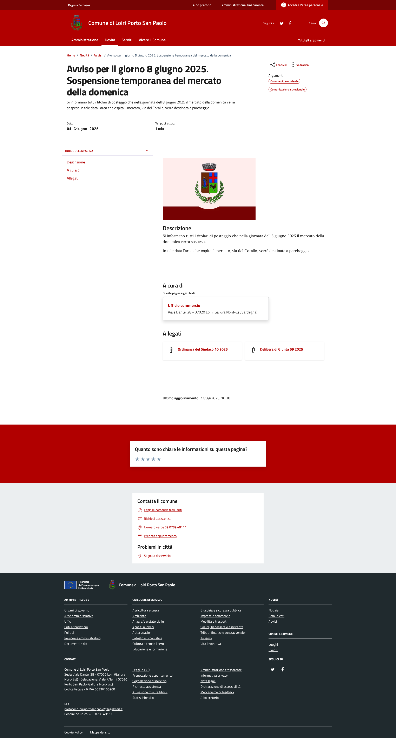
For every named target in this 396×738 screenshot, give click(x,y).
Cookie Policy (73, 732)
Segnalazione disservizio (149, 680)
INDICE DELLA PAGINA (79, 151)
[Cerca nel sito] (323, 23)
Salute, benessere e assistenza (221, 626)
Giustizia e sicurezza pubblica (220, 610)
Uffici (68, 621)
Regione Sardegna (79, 5)
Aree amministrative (78, 615)
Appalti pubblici (143, 626)
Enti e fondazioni (76, 626)
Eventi (273, 650)
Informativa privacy (214, 675)
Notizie (273, 610)
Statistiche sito (143, 697)
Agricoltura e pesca (145, 610)
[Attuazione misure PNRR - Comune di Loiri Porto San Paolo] (82, 585)
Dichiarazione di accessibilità (220, 686)
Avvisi (273, 621)
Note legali (208, 680)
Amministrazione (84, 40)
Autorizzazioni (142, 632)
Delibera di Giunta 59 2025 (281, 349)
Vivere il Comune (152, 40)
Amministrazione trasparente (221, 669)
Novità (110, 40)
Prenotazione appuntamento (152, 675)
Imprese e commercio (215, 615)
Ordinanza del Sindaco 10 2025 (203, 349)
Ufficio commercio (184, 305)
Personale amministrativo (82, 638)
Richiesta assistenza (146, 686)
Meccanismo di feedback (217, 692)
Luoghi (273, 644)
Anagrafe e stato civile (148, 621)
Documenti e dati (76, 643)
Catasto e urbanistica (147, 638)
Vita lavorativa (210, 643)
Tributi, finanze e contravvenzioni (223, 632)
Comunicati (276, 615)
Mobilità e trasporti (213, 621)
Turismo (206, 638)
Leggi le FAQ (141, 669)
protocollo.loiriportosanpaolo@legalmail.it (93, 708)
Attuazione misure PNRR (149, 692)
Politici (69, 632)
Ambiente (139, 615)
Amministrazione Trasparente (243, 4)
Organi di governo (76, 610)
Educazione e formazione (149, 649)
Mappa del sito (100, 732)
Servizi (127, 40)
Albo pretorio (202, 4)
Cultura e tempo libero (148, 643)
